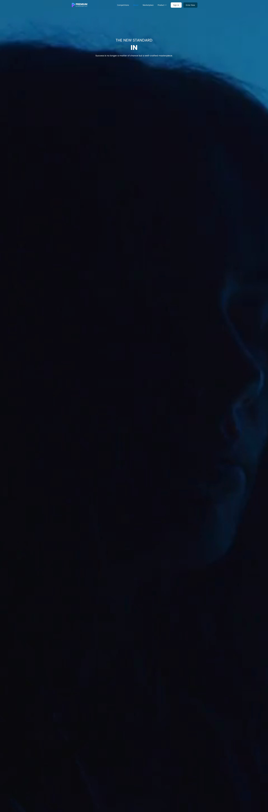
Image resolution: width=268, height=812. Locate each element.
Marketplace (148, 5)
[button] (162, 5)
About (136, 5)
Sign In (176, 5)
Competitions (123, 5)
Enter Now (190, 5)
